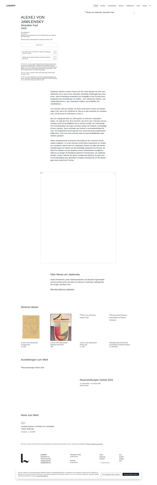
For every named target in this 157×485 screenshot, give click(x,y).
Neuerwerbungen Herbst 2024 (96, 380)
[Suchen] (150, 6)
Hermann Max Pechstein (118, 342)
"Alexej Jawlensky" (27, 429)
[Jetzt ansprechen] (54, 58)
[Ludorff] (11, 6)
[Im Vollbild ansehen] (134, 13)
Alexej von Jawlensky (29, 342)
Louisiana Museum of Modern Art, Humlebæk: (37, 426)
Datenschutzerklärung (42, 476)
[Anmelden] (54, 52)
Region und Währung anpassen (94, 444)
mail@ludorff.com (46, 462)
